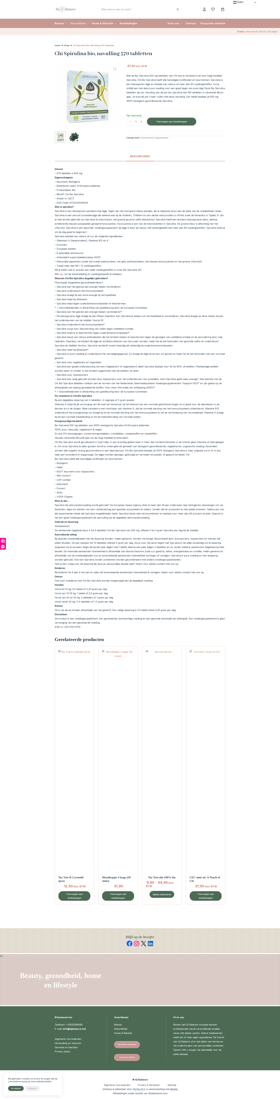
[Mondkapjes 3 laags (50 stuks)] (118, 759)
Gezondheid (78, 23)
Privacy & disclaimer (149, 1085)
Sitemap (171, 1085)
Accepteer (16, 1088)
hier (61, 274)
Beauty (59, 23)
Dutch (240, 2)
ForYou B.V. (139, 1089)
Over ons (173, 23)
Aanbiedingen (128, 23)
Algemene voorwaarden (68, 1038)
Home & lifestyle (102, 23)
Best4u (174, 1089)
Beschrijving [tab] (140, 156)
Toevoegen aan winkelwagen (171, 121)
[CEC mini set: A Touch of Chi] (206, 759)
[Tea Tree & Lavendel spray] (74, 759)
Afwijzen (32, 1088)
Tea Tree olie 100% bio (162, 877)
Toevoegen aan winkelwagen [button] (74, 896)
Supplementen (161, 138)
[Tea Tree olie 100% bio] (162, 759)
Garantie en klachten (66, 1047)
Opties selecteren (162, 894)
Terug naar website (212, 23)
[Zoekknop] (177, 9)
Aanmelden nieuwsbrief (127, 1044)
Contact (191, 23)
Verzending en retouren (68, 1043)
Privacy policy (62, 1051)
